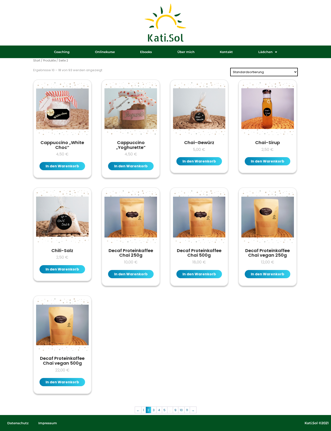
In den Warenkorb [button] (62, 166)
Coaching (62, 52)
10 (181, 410)
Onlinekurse (105, 52)
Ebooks (146, 52)
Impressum (47, 423)
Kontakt (226, 52)
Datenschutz (18, 423)
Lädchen (265, 52)
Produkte (49, 60)
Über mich (186, 52)
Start (36, 60)
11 (187, 410)
